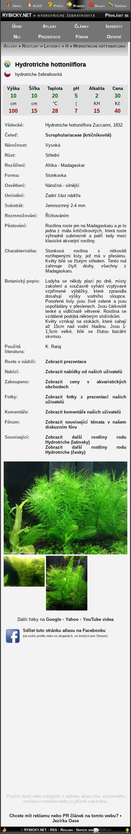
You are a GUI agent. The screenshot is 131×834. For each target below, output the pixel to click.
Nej (16, 36)
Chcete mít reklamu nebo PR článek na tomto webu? (64, 815)
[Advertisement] (65, 720)
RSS (53, 830)
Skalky (99, 6)
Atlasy (49, 26)
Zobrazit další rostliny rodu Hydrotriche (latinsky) (86, 440)
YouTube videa (98, 619)
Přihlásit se (117, 15)
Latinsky (52, 46)
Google (53, 619)
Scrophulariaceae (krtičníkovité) (78, 135)
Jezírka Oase (65, 820)
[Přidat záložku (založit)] (4, 831)
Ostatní (114, 36)
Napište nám (85, 830)
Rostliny (30, 46)
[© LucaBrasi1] (24, 570)
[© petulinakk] (66, 582)
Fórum (82, 36)
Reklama (66, 830)
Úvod (17, 26)
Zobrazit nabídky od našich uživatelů (83, 371)
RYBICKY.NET (17, 15)
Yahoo (72, 619)
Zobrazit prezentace (65, 361)
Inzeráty (114, 26)
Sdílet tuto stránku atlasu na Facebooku (64, 630)
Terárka (120, 6)
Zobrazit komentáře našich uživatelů (83, 411)
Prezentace (49, 36)
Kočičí (37, 6)
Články (82, 26)
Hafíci (16, 6)
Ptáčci (58, 6)
